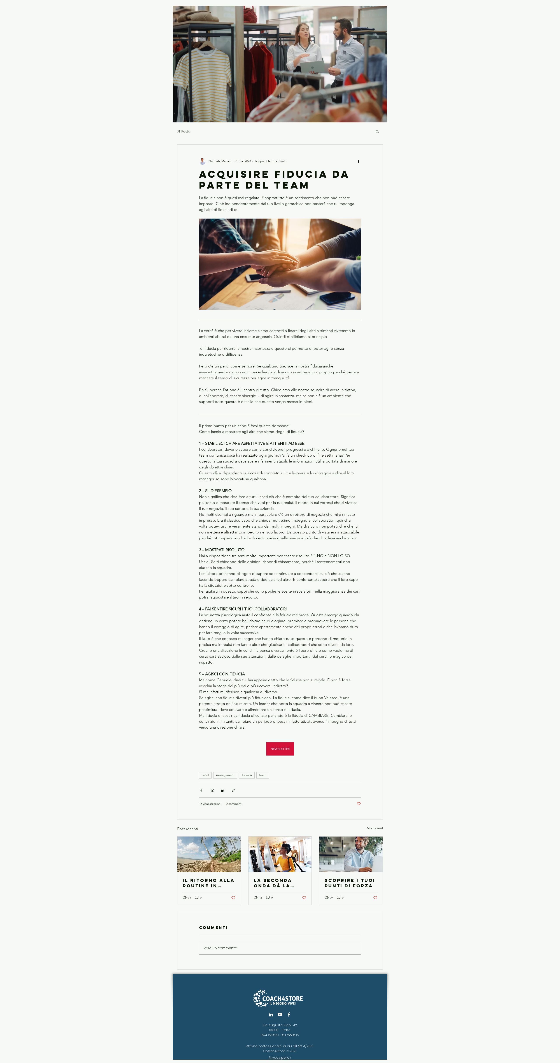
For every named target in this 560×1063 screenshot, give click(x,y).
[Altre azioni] (358, 161)
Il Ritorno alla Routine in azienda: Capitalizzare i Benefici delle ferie (209, 883)
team (262, 775)
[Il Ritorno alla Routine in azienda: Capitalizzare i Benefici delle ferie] (209, 854)
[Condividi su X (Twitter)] (212, 790)
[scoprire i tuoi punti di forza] (351, 854)
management (225, 775)
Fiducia (247, 775)
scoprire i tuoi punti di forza (350, 883)
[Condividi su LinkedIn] (222, 790)
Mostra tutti (375, 828)
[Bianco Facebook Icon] (289, 1014)
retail (205, 775)
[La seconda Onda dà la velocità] (280, 854)
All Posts (183, 131)
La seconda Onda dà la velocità (273, 883)
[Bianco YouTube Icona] (280, 1014)
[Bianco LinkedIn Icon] (271, 1014)
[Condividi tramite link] (233, 790)
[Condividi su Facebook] (201, 790)
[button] (377, 131)
